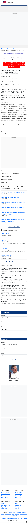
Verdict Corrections (6, 518)
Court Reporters (5, 505)
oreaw (10, 2)
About (16, 503)
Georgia (17, 514)
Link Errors (14, 518)
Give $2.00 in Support (19, 62)
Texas (14, 512)
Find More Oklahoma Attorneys (14, 261)
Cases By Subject (19, 495)
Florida (24, 512)
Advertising (20, 518)
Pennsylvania (8, 514)
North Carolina (23, 514)
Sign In (17, 508)
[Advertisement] (14, 29)
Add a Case (18, 497)
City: (2, 321)
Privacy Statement (20, 507)
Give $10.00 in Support (19, 64)
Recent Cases (18, 494)
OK (13, 48)
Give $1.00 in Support (8, 62)
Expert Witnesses (6, 507)
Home (2, 48)
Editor (25, 518)
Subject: (3, 315)
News (2, 503)
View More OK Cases (14, 226)
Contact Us (18, 505)
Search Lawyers (5, 494)
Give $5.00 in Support (8, 64)
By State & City (5, 492)
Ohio (13, 514)
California (10, 512)
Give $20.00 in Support (14, 66)
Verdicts (8, 48)
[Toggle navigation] (24, 2)
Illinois (2, 514)
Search (14, 333)
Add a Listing (4, 497)
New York (19, 512)
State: (2, 327)
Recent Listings (5, 495)
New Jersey (14, 515)
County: (3, 348)
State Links (4, 508)
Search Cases (18, 492)
